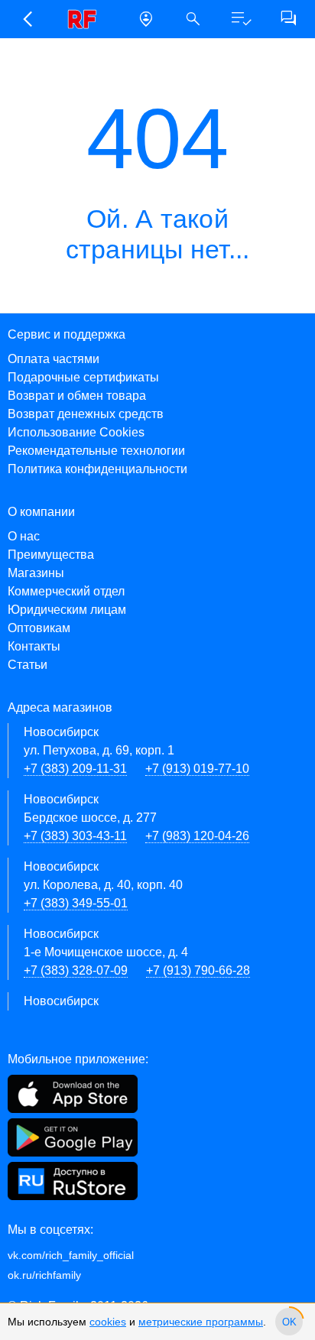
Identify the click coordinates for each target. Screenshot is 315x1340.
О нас (24, 536)
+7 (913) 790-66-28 (198, 970)
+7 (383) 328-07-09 (76, 970)
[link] (86, 19)
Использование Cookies (76, 432)
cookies (107, 1322)
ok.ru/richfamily (44, 1275)
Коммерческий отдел (66, 591)
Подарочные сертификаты (83, 377)
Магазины (36, 572)
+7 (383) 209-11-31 (75, 768)
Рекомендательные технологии (96, 450)
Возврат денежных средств (86, 413)
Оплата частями (53, 358)
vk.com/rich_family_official (71, 1255)
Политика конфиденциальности (97, 468)
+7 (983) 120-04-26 (197, 835)
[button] (27, 19)
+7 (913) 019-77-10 (197, 768)
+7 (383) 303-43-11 (75, 835)
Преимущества (51, 554)
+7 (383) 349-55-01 (76, 903)
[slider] (289, 1321)
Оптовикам (39, 627)
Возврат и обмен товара (77, 395)
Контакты (34, 646)
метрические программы (200, 1322)
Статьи (27, 664)
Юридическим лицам (67, 609)
